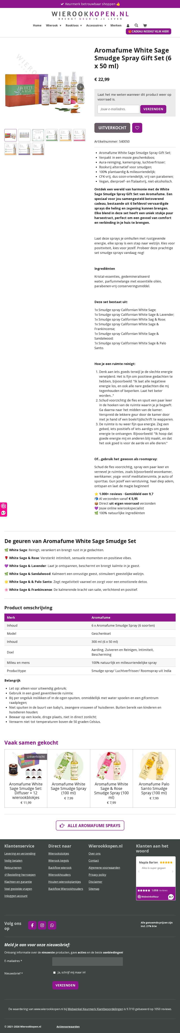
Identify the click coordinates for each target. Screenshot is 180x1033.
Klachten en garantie (18, 882)
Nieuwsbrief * (13, 973)
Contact (94, 861)
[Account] (128, 25)
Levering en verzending (20, 853)
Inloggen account (15, 896)
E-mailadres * (13, 961)
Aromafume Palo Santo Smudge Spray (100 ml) (154, 788)
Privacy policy (97, 875)
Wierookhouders (59, 875)
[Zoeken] (136, 25)
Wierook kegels (58, 861)
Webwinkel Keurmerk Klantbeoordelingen (95, 1009)
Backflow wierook (60, 868)
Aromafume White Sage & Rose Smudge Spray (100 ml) (111, 791)
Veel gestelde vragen (18, 889)
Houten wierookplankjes (64, 882)
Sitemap (94, 889)
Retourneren (12, 868)
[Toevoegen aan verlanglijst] (137, 128)
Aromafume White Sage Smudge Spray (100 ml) (68, 788)
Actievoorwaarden (68, 1026)
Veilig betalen (13, 861)
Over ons (95, 853)
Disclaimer (95, 882)
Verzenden (153, 109)
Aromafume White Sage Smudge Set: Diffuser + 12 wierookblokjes (26, 791)
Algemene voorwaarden (104, 868)
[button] (10, 135)
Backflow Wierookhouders (65, 889)
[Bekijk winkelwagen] (145, 25)
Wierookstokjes (58, 853)
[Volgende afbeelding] (80, 86)
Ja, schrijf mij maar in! (71, 972)
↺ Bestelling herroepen (20, 875)
